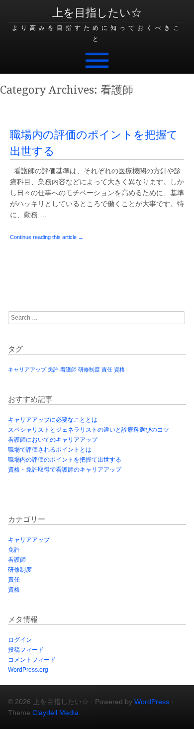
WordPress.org (28, 669)
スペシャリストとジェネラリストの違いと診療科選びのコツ (88, 429)
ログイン (20, 639)
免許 (53, 369)
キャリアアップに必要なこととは (52, 419)
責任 (106, 369)
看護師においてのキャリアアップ (52, 439)
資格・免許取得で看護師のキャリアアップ (64, 469)
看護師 (68, 369)
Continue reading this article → (47, 237)
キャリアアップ (27, 369)
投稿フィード (26, 649)
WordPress (151, 702)
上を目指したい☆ (97, 12)
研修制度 (89, 369)
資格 (119, 369)
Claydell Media (55, 713)
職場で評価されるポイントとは (50, 449)
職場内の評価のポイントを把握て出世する (64, 459)
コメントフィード (32, 659)
